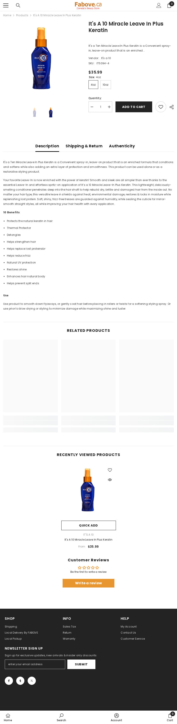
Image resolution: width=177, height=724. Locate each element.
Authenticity (122, 146)
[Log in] (158, 5)
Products (22, 15)
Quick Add (88, 525)
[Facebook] (9, 681)
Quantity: (95, 98)
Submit (81, 664)
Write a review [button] (88, 583)
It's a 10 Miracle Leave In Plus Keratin (88, 539)
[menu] (5, 5)
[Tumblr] (20, 681)
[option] (42, 60)
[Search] (18, 5)
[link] (30, 423)
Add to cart (133, 107)
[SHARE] (170, 107)
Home (7, 15)
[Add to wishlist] (160, 106)
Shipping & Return (84, 146)
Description (47, 146)
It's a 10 (106, 58)
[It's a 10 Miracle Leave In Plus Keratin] (88, 491)
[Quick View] (110, 480)
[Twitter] (32, 681)
